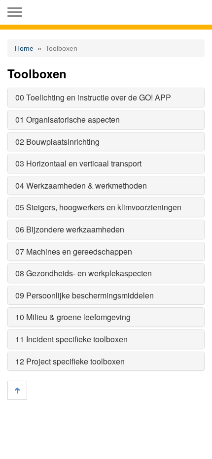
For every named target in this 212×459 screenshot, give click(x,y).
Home (24, 48)
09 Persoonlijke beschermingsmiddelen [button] (84, 295)
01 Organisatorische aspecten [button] (67, 119)
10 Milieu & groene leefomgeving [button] (73, 317)
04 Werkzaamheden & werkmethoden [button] (81, 185)
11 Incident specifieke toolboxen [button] (71, 339)
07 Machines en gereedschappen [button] (73, 251)
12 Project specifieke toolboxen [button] (70, 361)
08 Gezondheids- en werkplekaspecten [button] (83, 273)
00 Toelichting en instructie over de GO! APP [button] (93, 97)
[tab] (106, 97)
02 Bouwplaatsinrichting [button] (57, 141)
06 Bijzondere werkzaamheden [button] (69, 229)
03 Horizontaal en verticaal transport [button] (78, 163)
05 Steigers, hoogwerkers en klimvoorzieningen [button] (98, 207)
